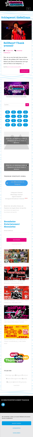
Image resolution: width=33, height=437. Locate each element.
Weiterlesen (24, 71)
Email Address (8, 230)
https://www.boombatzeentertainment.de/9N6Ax (14, 66)
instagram (15, 378)
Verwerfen (16, 428)
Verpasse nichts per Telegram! (13, 404)
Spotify (23, 208)
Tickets (6, 264)
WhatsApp (8, 375)
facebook (25, 375)
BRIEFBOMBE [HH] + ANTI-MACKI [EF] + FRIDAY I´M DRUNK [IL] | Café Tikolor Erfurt (15, 341)
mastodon (16, 385)
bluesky (24, 382)
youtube (10, 382)
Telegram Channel (16, 192)
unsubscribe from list (16, 244)
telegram (18, 375)
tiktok (20, 378)
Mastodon (4, 412)
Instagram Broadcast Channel (14, 198)
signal (13, 375)
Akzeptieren (16, 423)
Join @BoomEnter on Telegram (17, 183)
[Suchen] (27, 104)
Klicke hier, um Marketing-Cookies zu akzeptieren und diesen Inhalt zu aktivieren (16, 140)
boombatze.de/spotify (10, 212)
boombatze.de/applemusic (11, 210)
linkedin (16, 382)
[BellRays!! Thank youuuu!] (16, 30)
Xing (21, 382)
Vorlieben (16, 433)
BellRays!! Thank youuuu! (14, 44)
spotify (25, 378)
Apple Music (16, 208)
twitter (9, 378)
